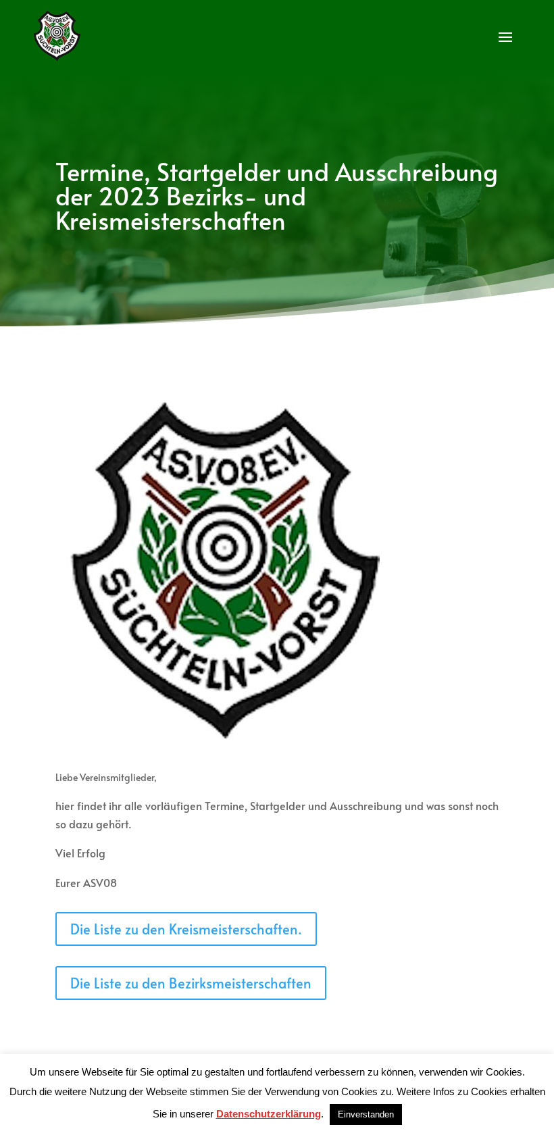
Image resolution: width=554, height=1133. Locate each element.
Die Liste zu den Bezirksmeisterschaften (190, 983)
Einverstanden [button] (366, 1114)
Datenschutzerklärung (268, 1113)
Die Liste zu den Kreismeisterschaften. (186, 929)
